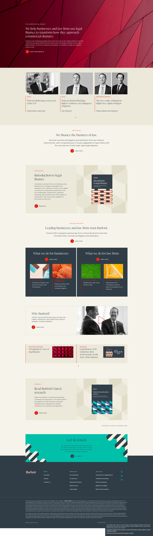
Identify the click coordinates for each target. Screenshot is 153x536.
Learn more (79, 151)
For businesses (74, 475)
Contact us (47, 482)
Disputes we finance (76, 482)
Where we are (74, 485)
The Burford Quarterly (102, 478)
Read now (42, 206)
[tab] (75, 117)
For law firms (73, 478)
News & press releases (102, 489)
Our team (46, 475)
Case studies (73, 489)
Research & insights (101, 485)
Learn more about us (37, 51)
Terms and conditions (102, 522)
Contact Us (78, 456)
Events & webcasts (101, 482)
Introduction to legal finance (104, 475)
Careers (46, 478)
